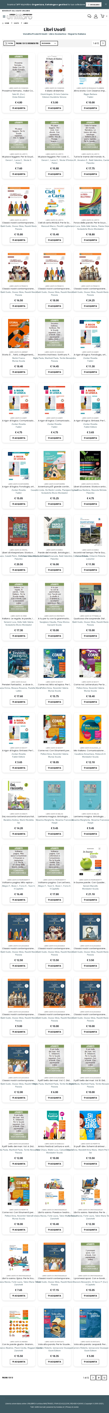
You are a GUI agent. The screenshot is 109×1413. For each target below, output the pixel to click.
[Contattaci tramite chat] (89, 16)
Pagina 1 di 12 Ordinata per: (27, 43)
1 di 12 (96, 44)
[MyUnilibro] (96, 16)
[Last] (98, 1377)
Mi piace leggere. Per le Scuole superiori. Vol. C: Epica (30, 156)
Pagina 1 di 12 (7, 1377)
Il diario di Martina (54, 90)
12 (104, 1377)
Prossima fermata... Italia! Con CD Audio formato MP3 (30, 90)
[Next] (102, 43)
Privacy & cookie (72, 1407)
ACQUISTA (19, 108)
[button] (103, 16)
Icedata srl (60, 1407)
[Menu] (4, 16)
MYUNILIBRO (94, 5)
